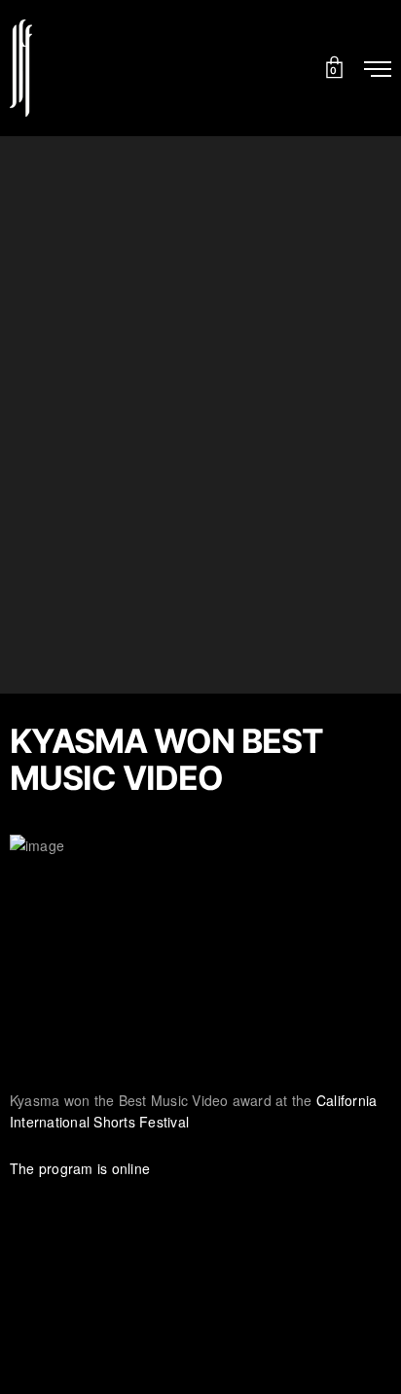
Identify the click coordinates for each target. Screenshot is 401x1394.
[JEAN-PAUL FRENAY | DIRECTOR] (21, 68)
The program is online (80, 1168)
